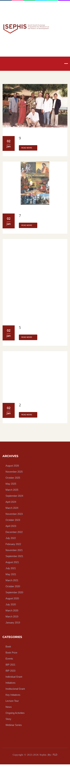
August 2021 (12, 562)
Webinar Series (14, 724)
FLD (55, 754)
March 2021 (12, 580)
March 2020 (12, 610)
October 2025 (13, 477)
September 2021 (14, 556)
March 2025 (12, 489)
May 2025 (11, 483)
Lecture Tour (12, 700)
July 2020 (11, 604)
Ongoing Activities (15, 712)
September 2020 (14, 592)
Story (8, 718)
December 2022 (14, 531)
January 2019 (13, 622)
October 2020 (13, 586)
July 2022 (11, 537)
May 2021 (11, 574)
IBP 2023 (10, 670)
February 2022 (13, 544)
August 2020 (12, 598)
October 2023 (13, 519)
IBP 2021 (10, 664)
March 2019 (12, 616)
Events (9, 658)
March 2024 (12, 507)
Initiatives (10, 682)
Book (8, 646)
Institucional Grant (15, 688)
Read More (27, 148)
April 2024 (11, 501)
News (9, 706)
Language (8, 13)
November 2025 (14, 471)
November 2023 (14, 513)
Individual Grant (14, 676)
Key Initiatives (13, 694)
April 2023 (11, 525)
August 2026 (12, 465)
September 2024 (14, 495)
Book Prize (11, 652)
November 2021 (14, 550)
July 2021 (11, 568)
